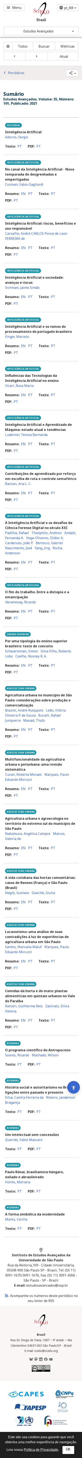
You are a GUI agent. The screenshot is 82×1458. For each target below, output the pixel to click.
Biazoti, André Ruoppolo (24, 710)
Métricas (68, 46)
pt (19, 146)
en (23, 193)
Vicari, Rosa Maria (19, 385)
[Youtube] (51, 1359)
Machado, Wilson (45, 1055)
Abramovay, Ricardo (20, 602)
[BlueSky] (31, 1359)
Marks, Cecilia (16, 1219)
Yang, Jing (42, 548)
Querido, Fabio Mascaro (23, 1139)
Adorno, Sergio (16, 137)
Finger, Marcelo (17, 336)
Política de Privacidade (41, 1449)
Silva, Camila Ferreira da (24, 1097)
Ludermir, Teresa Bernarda (26, 434)
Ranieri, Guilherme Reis (24, 1006)
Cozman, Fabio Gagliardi (24, 184)
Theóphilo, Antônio (46, 532)
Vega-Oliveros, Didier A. (44, 538)
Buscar (44, 46)
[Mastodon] (35, 1359)
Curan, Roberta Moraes (23, 774)
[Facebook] (46, 1359)
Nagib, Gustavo (17, 892)
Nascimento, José (18, 548)
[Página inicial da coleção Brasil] (41, 1326)
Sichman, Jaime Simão (22, 287)
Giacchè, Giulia (43, 892)
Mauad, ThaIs (34, 720)
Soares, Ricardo (17, 1055)
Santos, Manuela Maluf (23, 947)
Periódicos (13, 73)
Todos (23, 46)
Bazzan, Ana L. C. (18, 483)
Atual (64, 56)
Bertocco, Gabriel (49, 543)
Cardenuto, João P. (19, 543)
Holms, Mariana (17, 1182)
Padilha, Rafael (17, 532)
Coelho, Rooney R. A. (31, 656)
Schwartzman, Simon (21, 651)
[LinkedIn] (40, 1359)
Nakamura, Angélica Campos (27, 833)
